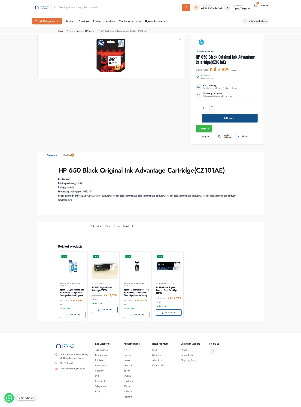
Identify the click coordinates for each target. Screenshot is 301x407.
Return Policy (188, 355)
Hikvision (128, 391)
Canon (127, 355)
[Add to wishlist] (81, 255)
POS (97, 391)
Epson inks (65, 283)
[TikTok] (212, 351)
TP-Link (127, 386)
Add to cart (229, 118)
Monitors (110, 21)
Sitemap (156, 355)
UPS (97, 376)
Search (186, 7)
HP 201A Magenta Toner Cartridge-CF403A (102, 289)
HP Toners (89, 31)
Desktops (84, 21)
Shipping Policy (189, 360)
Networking (101, 365)
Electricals (100, 381)
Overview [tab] (52, 155)
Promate (128, 396)
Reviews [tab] (68, 155)
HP (132, 226)
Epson (127, 370)
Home (60, 31)
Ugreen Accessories (156, 21)
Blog (154, 350)
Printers (97, 21)
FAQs (184, 350)
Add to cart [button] (74, 314)
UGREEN (128, 376)
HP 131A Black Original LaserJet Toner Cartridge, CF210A (166, 290)
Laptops (70, 21)
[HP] (201, 42)
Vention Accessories (130, 21)
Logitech (128, 381)
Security (99, 370)
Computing (101, 355)
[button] (260, 5)
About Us (157, 360)
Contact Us (158, 365)
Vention (128, 365)
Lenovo (127, 360)
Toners (79, 31)
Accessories (101, 350)
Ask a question (206, 50)
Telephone (100, 386)
